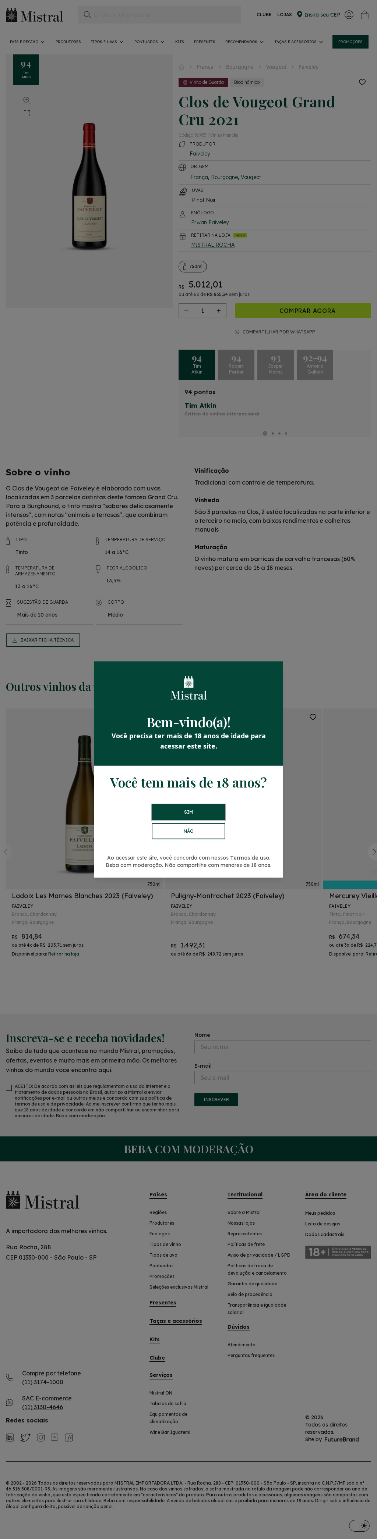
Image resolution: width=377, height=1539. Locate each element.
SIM (188, 812)
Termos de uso (249, 857)
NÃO (189, 831)
